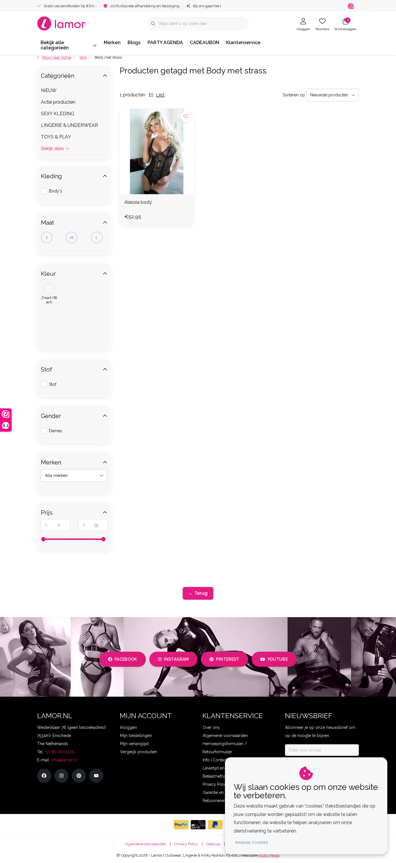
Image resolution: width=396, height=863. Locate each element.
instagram (176, 659)
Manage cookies (251, 843)
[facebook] (44, 776)
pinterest (227, 659)
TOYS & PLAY (56, 137)
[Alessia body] (157, 151)
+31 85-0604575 (59, 752)
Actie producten (58, 102)
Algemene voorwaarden (145, 844)
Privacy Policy (186, 844)
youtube (277, 659)
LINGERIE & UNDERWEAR (69, 125)
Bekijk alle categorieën (55, 45)
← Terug (198, 593)
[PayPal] (181, 824)
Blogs (134, 42)
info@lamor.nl (64, 760)
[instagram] (61, 776)
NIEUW (49, 90)
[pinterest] (79, 776)
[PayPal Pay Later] (215, 824)
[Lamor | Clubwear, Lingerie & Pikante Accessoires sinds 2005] (61, 23)
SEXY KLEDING (57, 113)
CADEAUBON (204, 42)
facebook (126, 659)
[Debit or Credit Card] (198, 824)
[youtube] (96, 776)
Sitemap (213, 844)
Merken (112, 42)
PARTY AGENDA (165, 42)
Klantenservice (243, 42)
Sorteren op (294, 95)
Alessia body (138, 202)
